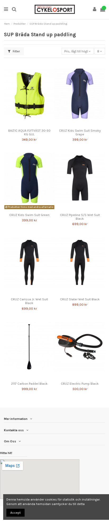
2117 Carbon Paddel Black (29, 384)
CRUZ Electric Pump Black (80, 384)
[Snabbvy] (32, 125)
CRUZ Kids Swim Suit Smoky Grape (80, 132)
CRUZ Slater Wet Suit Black (80, 299)
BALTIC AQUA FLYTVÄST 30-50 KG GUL (29, 132)
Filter (16, 51)
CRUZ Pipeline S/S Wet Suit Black (80, 217)
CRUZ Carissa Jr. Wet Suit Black (29, 301)
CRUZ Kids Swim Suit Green (29, 215)
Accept (15, 513)
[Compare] (26, 125)
